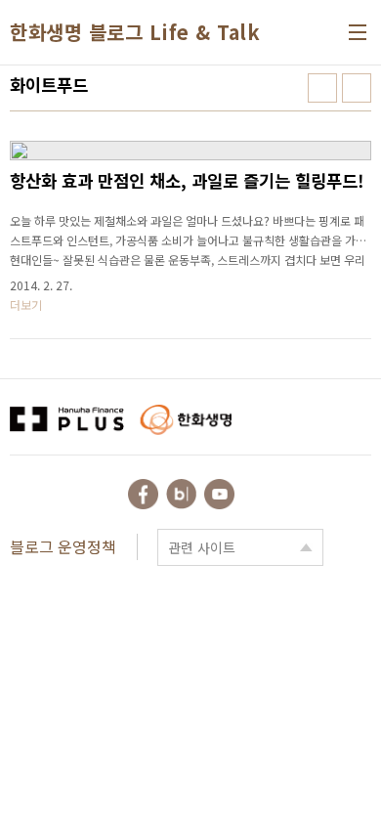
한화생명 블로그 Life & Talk (135, 32)
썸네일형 (322, 88)
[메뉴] (357, 32)
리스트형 (356, 88)
